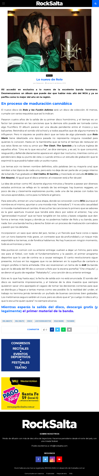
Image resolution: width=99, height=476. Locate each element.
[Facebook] (38, 459)
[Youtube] (59, 459)
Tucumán (70, 321)
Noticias (49, 75)
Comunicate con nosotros (34, 473)
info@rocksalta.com (59, 446)
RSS (70, 473)
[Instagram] (52, 459)
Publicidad (50, 473)
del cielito (19, 321)
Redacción (40, 83)
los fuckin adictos (43, 321)
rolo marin (58, 321)
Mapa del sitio (62, 473)
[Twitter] (45, 459)
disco (29, 321)
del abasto (7, 321)
